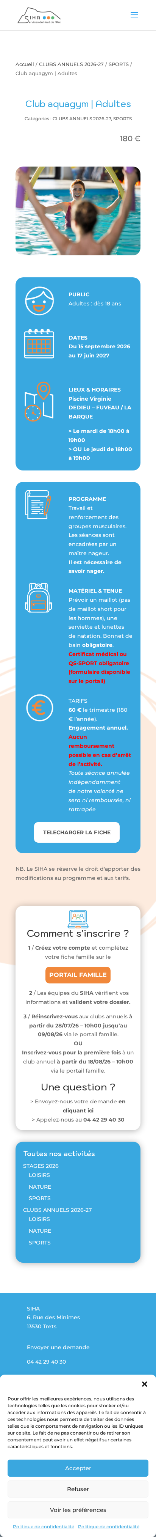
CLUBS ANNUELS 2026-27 (71, 64)
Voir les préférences (78, 1509)
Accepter (78, 1468)
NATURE (40, 1186)
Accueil (25, 64)
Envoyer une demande (58, 1347)
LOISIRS (39, 1175)
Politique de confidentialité (43, 1526)
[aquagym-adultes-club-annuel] (78, 253)
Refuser (78, 1489)
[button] (144, 1384)
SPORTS (119, 64)
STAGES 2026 (41, 1166)
